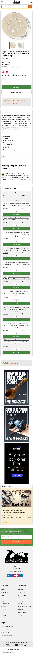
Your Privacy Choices (13, 649)
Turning (20, 615)
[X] (24, 575)
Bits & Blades (21, 592)
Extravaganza (5, 603)
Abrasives (20, 589)
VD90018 (5, 330)
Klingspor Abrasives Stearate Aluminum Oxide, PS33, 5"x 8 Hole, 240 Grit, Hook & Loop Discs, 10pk (16, 309)
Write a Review (6, 58)
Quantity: (5, 79)
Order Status (4, 598)
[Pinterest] (18, 575)
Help (2, 595)
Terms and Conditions (7, 635)
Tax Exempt (4, 612)
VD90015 (5, 281)
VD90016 (5, 297)
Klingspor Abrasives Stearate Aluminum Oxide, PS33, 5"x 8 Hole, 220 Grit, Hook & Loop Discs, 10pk (16, 293)
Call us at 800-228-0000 (16, 571)
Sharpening (21, 609)
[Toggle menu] (2, 2)
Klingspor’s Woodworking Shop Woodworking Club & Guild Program (14, 511)
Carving (20, 598)
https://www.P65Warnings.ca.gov (20, 179)
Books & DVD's (22, 595)
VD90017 (5, 314)
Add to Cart (16, 214)
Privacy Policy (5, 629)
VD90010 (5, 208)
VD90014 (5, 267)
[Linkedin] (21, 575)
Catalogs (3, 589)
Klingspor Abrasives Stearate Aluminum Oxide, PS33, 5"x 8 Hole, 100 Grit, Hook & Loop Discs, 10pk (16, 234)
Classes (3, 606)
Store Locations (5, 592)
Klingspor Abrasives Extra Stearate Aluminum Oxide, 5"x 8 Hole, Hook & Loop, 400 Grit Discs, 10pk (16, 341)
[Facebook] (11, 575)
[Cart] (31, 2)
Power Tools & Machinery (24, 606)
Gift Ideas (20, 603)
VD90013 (5, 253)
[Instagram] (8, 575)
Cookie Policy (5, 632)
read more (5, 522)
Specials (3, 609)
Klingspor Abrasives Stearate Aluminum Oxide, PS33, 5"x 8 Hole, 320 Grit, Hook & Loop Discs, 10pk (16, 325)
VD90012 (5, 238)
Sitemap (3, 615)
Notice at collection (8, 652)
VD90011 (5, 222)
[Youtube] (14, 575)
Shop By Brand (22, 612)
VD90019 (5, 346)
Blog (2, 600)
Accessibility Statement (7, 626)
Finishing (20, 600)
